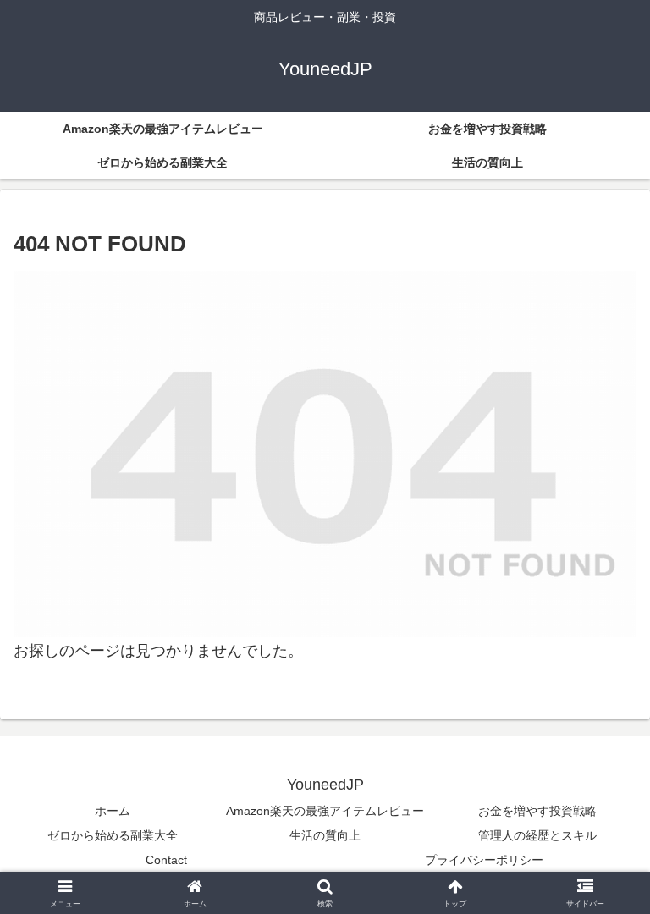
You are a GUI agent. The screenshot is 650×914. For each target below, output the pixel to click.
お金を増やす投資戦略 (537, 811)
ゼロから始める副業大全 (112, 835)
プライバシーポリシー (484, 860)
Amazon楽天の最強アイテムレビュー (325, 811)
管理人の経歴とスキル (537, 835)
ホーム (112, 811)
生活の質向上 (325, 835)
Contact (166, 860)
